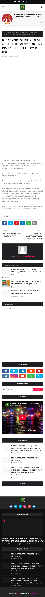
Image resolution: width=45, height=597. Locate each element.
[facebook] (15, 2)
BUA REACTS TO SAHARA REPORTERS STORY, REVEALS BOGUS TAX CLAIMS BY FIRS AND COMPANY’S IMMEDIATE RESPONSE (28, 16)
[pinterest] (27, 2)
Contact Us (29, 590)
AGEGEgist (11, 33)
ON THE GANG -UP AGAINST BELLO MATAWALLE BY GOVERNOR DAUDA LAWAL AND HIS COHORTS (22, 539)
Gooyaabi (33, 593)
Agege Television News (11, 56)
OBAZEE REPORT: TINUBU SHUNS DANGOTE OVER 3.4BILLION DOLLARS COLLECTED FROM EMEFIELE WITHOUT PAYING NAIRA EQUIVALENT (26, 471)
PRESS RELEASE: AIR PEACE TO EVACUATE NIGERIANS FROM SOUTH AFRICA (25, 292)
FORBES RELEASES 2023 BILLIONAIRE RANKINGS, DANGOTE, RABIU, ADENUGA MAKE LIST (27, 272)
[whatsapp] (31, 376)
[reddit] (31, 371)
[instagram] (23, 2)
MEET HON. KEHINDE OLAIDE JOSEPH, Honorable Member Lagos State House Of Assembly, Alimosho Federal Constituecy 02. (26, 448)
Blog (17, 593)
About (22, 590)
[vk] (5, 376)
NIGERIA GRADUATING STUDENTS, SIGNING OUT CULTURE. (25, 459)
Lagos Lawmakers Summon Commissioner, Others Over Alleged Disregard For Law (26, 282)
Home (5, 33)
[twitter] (19, 2)
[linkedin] (22, 371)
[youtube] (22, 376)
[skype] (30, 2)
